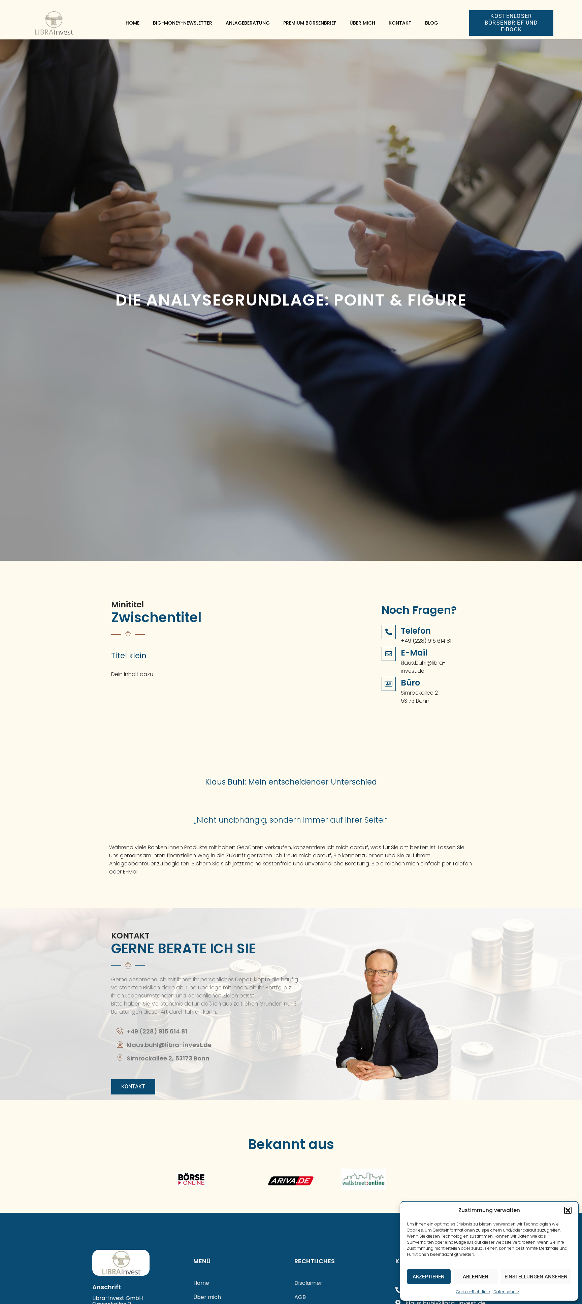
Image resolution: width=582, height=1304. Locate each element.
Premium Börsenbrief (309, 23)
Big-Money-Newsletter (182, 23)
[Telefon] (389, 632)
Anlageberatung (248, 23)
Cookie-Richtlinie (473, 1292)
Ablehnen (475, 1277)
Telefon (416, 630)
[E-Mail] (389, 654)
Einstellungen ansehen (536, 1277)
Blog (431, 23)
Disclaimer (308, 1283)
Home (132, 23)
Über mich (362, 23)
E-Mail (414, 652)
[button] (567, 1210)
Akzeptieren (429, 1277)
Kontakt (400, 23)
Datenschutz (506, 1292)
